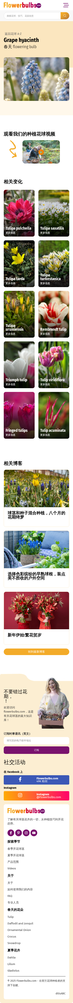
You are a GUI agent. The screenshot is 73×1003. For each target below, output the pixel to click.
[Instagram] (26, 833)
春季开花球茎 (15, 848)
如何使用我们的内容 (20, 889)
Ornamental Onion (19, 930)
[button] (66, 5)
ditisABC (61, 993)
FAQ (9, 896)
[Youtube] (34, 833)
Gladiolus (13, 970)
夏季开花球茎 (15, 855)
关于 (10, 883)
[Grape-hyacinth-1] (36, 79)
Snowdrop (14, 943)
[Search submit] (65, 15)
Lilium (11, 964)
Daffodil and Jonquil (20, 923)
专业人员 (13, 902)
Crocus (11, 936)
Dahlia (11, 957)
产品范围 (13, 862)
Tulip (10, 917)
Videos (11, 868)
